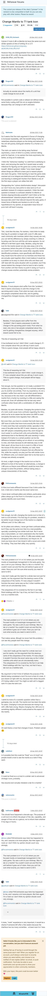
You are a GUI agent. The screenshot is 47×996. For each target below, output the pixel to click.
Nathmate (9, 132)
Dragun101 (9, 81)
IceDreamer (9, 810)
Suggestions (8, 25)
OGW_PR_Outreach (12, 37)
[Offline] (3, 81)
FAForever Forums (15, 2)
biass (7, 772)
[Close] (43, 941)
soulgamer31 (10, 227)
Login (14, 978)
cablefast (9, 751)
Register (7, 978)
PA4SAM (9, 834)
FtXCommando (11, 483)
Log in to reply (39, 29)
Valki (7, 311)
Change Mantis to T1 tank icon (31, 85)
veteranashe (10, 795)
